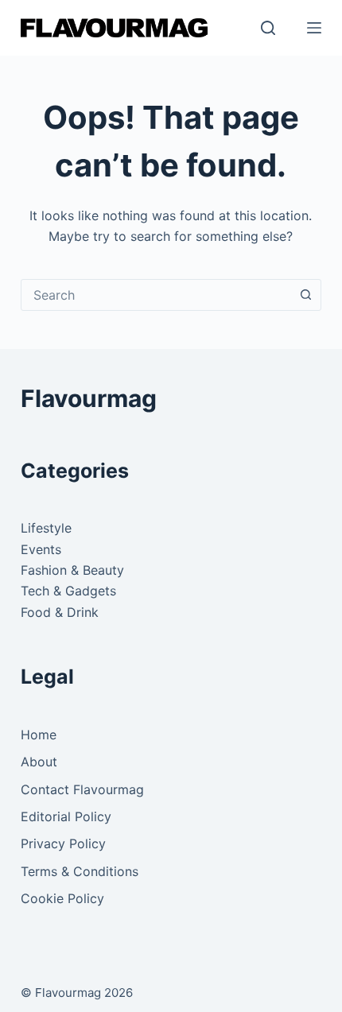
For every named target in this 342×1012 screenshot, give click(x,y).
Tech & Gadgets (68, 591)
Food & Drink (60, 612)
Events (41, 549)
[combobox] (155, 295)
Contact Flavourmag (82, 789)
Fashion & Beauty (72, 570)
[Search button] (305, 295)
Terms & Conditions (79, 871)
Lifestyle (46, 528)
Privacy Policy (63, 843)
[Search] (268, 27)
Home (38, 735)
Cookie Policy (62, 898)
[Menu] (314, 28)
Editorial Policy (66, 816)
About (39, 762)
